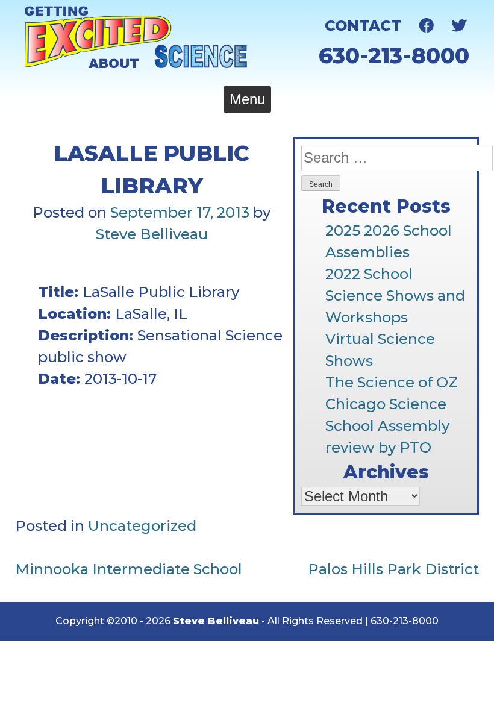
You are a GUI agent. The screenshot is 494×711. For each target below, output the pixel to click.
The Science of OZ (391, 382)
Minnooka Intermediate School (128, 569)
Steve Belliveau (152, 234)
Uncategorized (142, 525)
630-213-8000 (394, 55)
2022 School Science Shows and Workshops (395, 295)
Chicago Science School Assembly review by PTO (387, 425)
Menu (247, 99)
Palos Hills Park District (393, 569)
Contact (363, 25)
